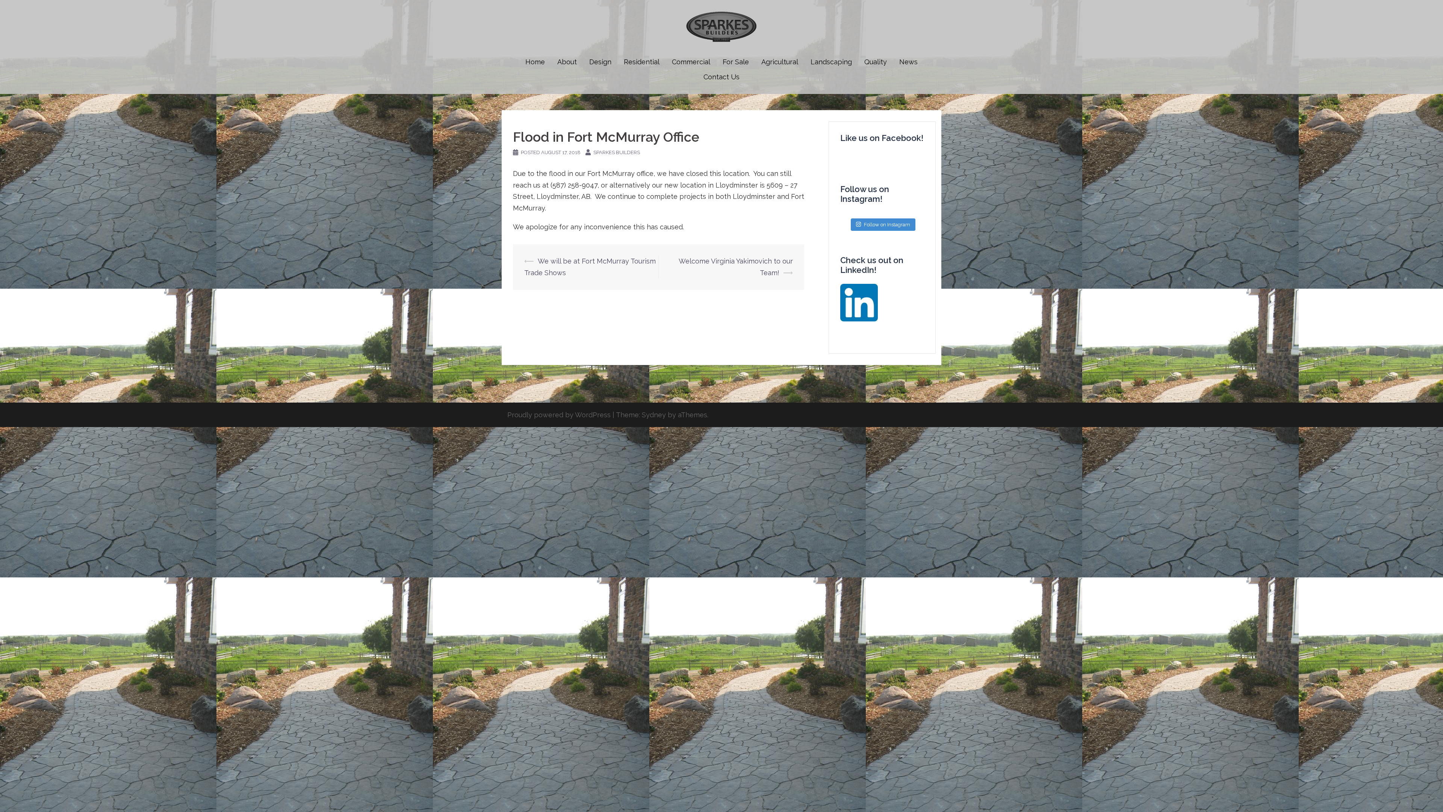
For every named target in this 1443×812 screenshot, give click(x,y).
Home (535, 62)
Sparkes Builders (616, 152)
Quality (875, 62)
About (567, 62)
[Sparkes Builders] (721, 28)
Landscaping (831, 62)
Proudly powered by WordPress (559, 415)
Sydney (654, 415)
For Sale (736, 62)
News (908, 62)
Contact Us (721, 77)
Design (600, 62)
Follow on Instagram (887, 224)
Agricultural (779, 62)
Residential (641, 62)
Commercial (691, 62)
